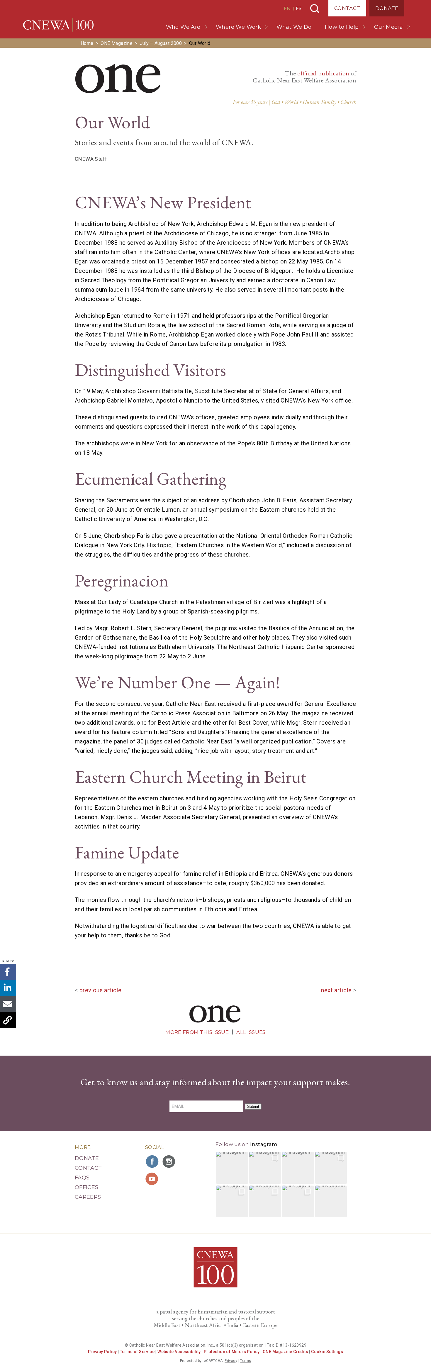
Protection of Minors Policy (232, 1351)
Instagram (263, 1144)
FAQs (82, 1177)
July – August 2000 (161, 43)
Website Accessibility (179, 1351)
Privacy (231, 1361)
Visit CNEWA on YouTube (152, 1178)
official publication (323, 73)
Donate (386, 8)
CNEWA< (58, 25)
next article (336, 990)
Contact (347, 8)
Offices (87, 1187)
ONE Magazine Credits (285, 1351)
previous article (100, 990)
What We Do (294, 27)
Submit (253, 1106)
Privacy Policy (102, 1351)
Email (8, 1004)
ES (298, 8)
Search (315, 9)
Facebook (8, 972)
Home (87, 43)
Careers (88, 1197)
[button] (232, 1167)
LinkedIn (8, 988)
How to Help (342, 27)
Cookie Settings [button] (327, 1351)
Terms (245, 1361)
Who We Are (183, 27)
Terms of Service (137, 1351)
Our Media (388, 27)
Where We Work (238, 27)
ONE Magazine (117, 43)
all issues (250, 1032)
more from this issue (197, 1032)
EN (287, 8)
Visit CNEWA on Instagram (169, 1161)
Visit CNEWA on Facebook (152, 1161)
